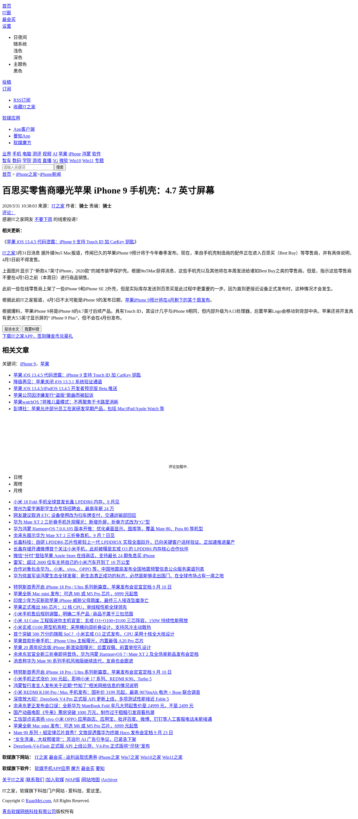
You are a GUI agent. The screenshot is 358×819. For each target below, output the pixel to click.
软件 (96, 153)
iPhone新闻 (50, 174)
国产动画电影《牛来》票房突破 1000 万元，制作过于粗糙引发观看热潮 (83, 712)
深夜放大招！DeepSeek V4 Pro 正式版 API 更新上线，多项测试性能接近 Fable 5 (91, 699)
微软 (63, 160)
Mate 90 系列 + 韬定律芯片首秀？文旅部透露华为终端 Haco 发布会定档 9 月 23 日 (93, 732)
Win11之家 (172, 757)
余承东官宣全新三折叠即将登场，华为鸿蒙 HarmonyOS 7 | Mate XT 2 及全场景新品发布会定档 (106, 654)
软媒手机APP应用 (52, 768)
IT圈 (6, 12)
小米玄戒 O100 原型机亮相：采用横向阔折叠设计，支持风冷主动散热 (82, 627)
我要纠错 (32, 329)
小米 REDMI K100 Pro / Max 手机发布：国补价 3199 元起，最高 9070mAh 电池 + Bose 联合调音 (106, 692)
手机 (16, 153)
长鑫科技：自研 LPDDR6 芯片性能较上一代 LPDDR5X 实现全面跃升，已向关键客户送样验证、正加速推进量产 (124, 542)
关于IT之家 (13, 779)
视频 (47, 153)
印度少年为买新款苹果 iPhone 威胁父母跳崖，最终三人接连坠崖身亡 (81, 600)
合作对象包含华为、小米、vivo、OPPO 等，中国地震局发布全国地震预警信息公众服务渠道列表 (108, 569)
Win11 (88, 160)
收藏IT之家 (24, 106)
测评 (36, 153)
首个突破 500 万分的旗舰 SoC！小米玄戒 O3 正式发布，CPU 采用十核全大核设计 (94, 634)
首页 (6, 6)
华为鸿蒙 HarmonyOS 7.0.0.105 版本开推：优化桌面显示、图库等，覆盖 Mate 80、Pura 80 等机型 (108, 528)
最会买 (9, 19)
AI (55, 153)
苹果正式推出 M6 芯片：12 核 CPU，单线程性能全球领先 (70, 607)
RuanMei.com (38, 800)
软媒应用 (11, 118)
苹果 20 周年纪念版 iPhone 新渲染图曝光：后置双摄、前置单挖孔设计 (82, 647)
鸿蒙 (86, 153)
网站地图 (91, 779)
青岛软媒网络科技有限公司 (29, 811)
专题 (99, 160)
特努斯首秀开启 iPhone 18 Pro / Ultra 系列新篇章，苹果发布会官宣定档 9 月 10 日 (92, 587)
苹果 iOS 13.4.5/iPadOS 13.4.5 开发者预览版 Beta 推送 (65, 388)
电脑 (26, 153)
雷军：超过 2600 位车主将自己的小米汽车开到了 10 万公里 (71, 562)
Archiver (109, 779)
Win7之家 (130, 757)
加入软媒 (55, 779)
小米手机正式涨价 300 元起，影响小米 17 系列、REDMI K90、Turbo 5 (82, 678)
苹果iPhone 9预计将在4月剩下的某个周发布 (167, 300)
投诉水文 (11, 329)
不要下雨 (43, 219)
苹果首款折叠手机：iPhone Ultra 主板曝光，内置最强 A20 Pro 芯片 (78, 640)
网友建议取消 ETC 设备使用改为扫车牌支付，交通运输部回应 (74, 515)
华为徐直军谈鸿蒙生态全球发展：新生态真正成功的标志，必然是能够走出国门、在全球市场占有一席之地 (118, 575)
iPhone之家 (26, 174)
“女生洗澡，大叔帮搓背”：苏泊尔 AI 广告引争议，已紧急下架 (74, 739)
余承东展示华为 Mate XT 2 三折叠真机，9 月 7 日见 (64, 535)
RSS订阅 (21, 100)
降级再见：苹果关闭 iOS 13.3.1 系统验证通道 (57, 381)
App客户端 (24, 129)
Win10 (75, 160)
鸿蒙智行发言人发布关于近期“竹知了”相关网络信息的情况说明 (75, 685)
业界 (6, 153)
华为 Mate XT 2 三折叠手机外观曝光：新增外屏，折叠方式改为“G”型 (81, 522)
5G (55, 160)
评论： (9, 212)
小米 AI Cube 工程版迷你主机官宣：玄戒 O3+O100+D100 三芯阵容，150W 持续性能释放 (100, 620)
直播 (47, 160)
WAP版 (73, 779)
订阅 (6, 89)
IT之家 (58, 206)
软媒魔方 (22, 142)
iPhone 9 (28, 363)
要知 (100, 768)
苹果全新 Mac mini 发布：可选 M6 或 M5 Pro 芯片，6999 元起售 (75, 593)
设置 (6, 26)
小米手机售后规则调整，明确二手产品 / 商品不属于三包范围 (73, 614)
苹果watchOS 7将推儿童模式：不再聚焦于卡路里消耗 (65, 402)
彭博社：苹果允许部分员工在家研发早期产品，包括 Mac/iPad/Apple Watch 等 (88, 408)
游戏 (36, 160)
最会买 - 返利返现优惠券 (73, 757)
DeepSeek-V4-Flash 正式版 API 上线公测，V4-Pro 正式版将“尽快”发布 (81, 746)
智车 (6, 160)
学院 (26, 160)
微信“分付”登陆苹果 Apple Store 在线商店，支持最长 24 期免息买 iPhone (84, 555)
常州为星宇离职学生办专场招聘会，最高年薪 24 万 (63, 508)
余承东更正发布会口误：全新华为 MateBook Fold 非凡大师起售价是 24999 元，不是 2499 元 (103, 705)
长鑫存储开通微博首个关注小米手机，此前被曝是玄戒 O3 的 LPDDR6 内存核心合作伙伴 (101, 549)
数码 (16, 160)
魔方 (75, 768)
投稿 (6, 82)
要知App (21, 136)
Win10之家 (150, 757)
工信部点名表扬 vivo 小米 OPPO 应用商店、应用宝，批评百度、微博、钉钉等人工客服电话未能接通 (112, 719)
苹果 (62, 153)
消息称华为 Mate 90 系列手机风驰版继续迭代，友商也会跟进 (73, 661)
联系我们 (35, 779)
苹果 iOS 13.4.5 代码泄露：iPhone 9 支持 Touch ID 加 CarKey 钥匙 (70, 241)
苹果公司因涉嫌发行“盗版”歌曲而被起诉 (53, 395)
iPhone (75, 153)
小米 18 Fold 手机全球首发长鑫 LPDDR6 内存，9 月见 (66, 502)
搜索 (59, 167)
